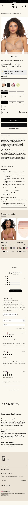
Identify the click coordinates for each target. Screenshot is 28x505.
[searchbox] (12, 320)
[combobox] (20, 328)
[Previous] (2, 1)
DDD (5, 106)
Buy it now (14, 125)
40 (5, 96)
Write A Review (15, 290)
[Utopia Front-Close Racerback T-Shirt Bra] (8, 229)
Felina (9, 493)
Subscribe (24, 480)
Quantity (3, 109)
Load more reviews (14, 390)
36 (12, 93)
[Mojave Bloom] (13, 85)
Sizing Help (24, 112)
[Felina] (14, 6)
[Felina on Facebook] (2, 485)
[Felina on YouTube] (10, 485)
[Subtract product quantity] (7, 112)
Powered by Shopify (5, 495)
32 (12, 96)
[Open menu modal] (2, 6)
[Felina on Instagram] (5, 485)
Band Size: (4, 90)
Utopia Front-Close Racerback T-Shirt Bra (8, 244)
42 (20, 96)
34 (5, 93)
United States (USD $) (7, 491)
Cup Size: (4, 100)
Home (2, 12)
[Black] (8, 85)
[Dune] (4, 85)
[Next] (25, 1)
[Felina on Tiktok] (7, 485)
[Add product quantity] (2, 112)
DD (20, 103)
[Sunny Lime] (18, 85)
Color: (4, 81)
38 (20, 93)
